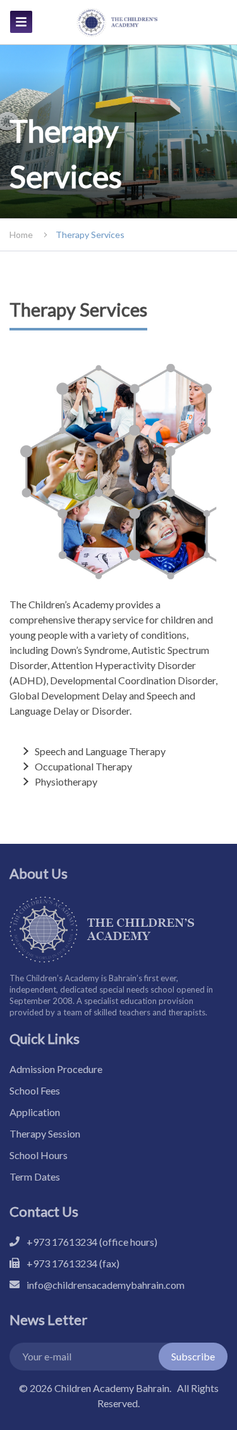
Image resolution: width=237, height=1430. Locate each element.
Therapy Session (44, 1133)
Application (34, 1112)
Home (21, 234)
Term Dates (34, 1176)
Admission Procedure (55, 1069)
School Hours (38, 1155)
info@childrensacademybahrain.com (106, 1285)
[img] (21, 22)
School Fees (34, 1090)
